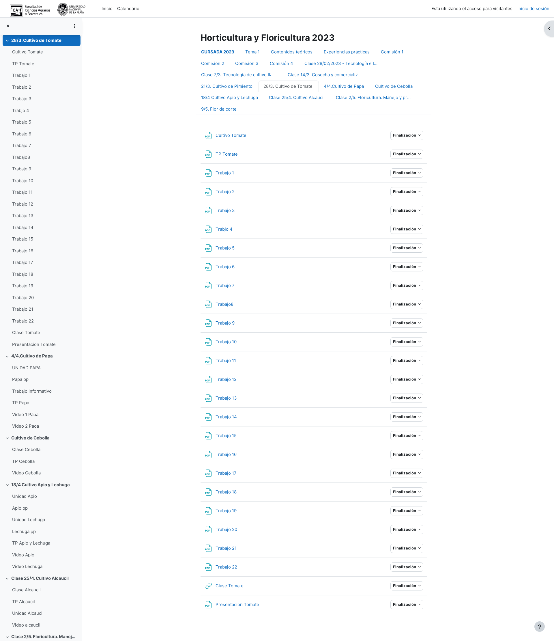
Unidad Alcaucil (28, 613)
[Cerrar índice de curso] (7, 26)
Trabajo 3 (21, 98)
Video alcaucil (26, 625)
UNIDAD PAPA (26, 367)
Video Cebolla (26, 473)
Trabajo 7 (21, 145)
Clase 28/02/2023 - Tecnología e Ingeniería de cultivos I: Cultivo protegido (345, 63)
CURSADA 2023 (217, 52)
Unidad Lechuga (28, 519)
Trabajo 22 (23, 321)
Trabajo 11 (22, 192)
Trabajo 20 (23, 297)
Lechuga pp (24, 531)
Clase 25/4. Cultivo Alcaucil (40, 578)
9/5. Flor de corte (219, 109)
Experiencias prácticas (347, 52)
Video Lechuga (27, 566)
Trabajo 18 (22, 274)
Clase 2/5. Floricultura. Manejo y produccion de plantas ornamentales (44, 636)
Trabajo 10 (22, 180)
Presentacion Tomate (34, 344)
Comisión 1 (392, 52)
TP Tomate (23, 63)
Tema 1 (252, 52)
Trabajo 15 (22, 239)
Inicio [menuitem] (107, 8)
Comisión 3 (247, 63)
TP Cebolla (23, 461)
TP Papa (20, 402)
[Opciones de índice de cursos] (75, 26)
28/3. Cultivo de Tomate (36, 40)
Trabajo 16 (22, 251)
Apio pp (20, 508)
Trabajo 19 (22, 285)
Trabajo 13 (22, 215)
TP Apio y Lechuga (31, 543)
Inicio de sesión (533, 8)
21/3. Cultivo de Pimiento (226, 86)
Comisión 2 (212, 63)
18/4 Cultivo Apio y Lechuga (40, 484)
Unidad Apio (24, 496)
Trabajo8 (21, 157)
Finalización (405, 135)
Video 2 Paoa (25, 426)
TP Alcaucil (23, 601)
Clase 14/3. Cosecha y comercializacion (328, 74)
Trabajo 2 (21, 87)
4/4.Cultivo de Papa (32, 356)
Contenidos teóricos (291, 52)
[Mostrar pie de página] (539, 626)
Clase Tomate (26, 332)
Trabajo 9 (21, 169)
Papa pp (20, 379)
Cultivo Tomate (27, 52)
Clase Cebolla (26, 449)
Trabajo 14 (22, 227)
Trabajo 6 (21, 134)
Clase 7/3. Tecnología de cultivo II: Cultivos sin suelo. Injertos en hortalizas (242, 74)
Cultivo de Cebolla (30, 438)
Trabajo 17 (22, 262)
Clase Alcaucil (26, 589)
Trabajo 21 (22, 309)
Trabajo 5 (21, 122)
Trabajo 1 (21, 75)
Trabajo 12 (22, 204)
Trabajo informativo (32, 391)
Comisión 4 (281, 63)
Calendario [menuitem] (128, 8)
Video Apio (23, 555)
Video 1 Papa (25, 414)
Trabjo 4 (20, 110)
